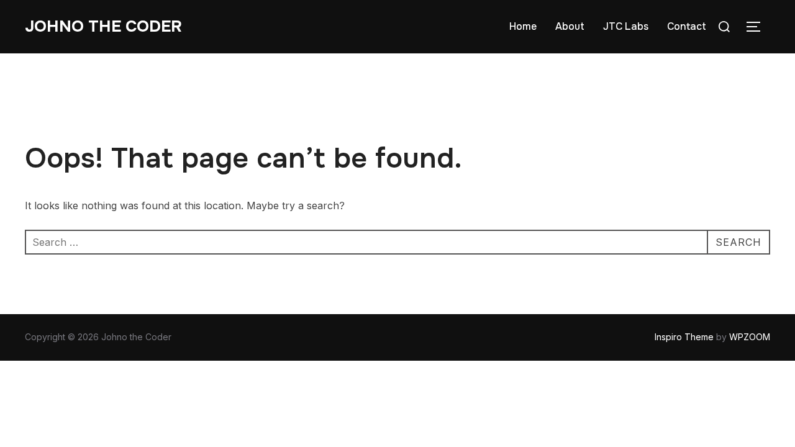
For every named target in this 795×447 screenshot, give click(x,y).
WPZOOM (749, 337)
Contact (686, 26)
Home (523, 26)
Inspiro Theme (684, 337)
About (569, 26)
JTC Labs (625, 26)
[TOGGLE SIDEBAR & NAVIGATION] (757, 26)
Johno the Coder (103, 26)
